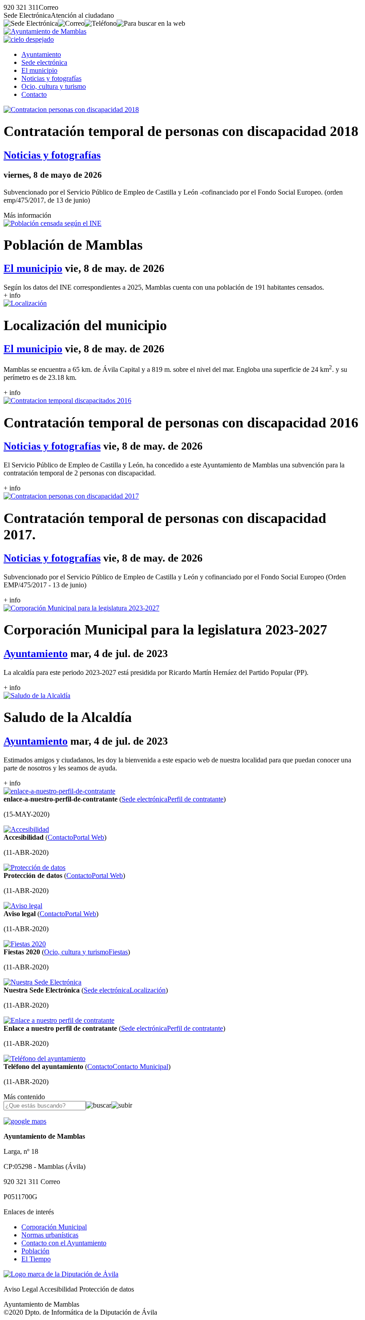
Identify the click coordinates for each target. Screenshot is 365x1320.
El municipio (39, 70)
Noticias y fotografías (51, 78)
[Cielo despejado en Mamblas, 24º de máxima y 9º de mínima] (29, 39)
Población (35, 1251)
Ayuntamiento (41, 54)
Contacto (34, 94)
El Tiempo (36, 1259)
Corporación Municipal (54, 1227)
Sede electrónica (44, 62)
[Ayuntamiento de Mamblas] (45, 31)
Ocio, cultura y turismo (53, 86)
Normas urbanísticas (49, 1235)
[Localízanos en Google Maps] (25, 1121)
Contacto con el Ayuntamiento (63, 1243)
